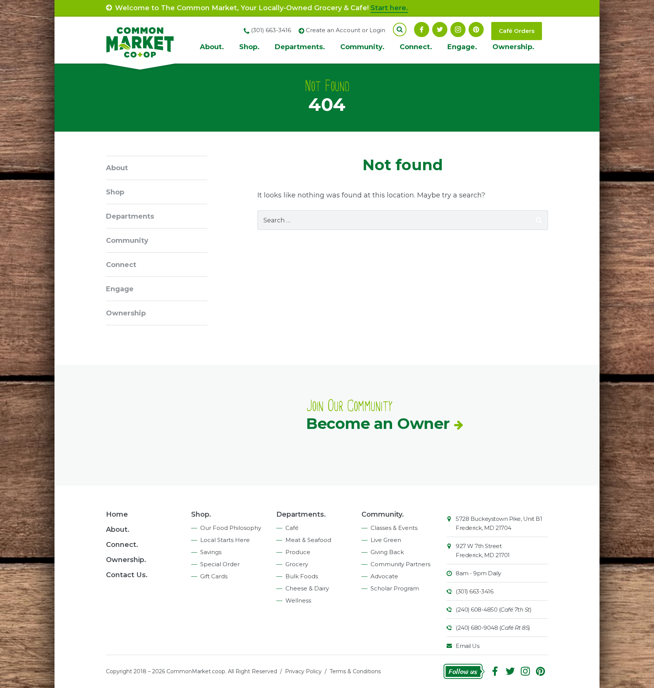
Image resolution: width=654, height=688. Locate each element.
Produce (297, 552)
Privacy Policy (303, 671)
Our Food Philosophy (230, 527)
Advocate (384, 576)
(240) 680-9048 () (493, 627)
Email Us (467, 645)
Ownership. (513, 47)
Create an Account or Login (345, 30)
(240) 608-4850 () (493, 609)
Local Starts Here (225, 540)
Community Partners (400, 564)
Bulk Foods (301, 576)
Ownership (126, 313)
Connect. (416, 47)
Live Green (386, 540)
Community (127, 240)
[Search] (539, 220)
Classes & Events (394, 527)
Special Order (220, 564)
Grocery (296, 564)
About (117, 168)
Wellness (298, 600)
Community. (362, 47)
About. (212, 47)
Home (117, 514)
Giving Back (387, 552)
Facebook (421, 29)
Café (292, 527)
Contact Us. (127, 575)
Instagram (458, 29)
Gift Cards (213, 576)
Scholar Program (395, 588)
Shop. (249, 47)
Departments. (300, 47)
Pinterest (476, 29)
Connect (121, 265)
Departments (130, 216)
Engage (120, 289)
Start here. (389, 8)
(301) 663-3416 (474, 591)
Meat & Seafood (308, 540)
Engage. (462, 47)
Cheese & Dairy (307, 588)
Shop (115, 192)
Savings (210, 552)
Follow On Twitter (439, 29)
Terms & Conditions (355, 671)
